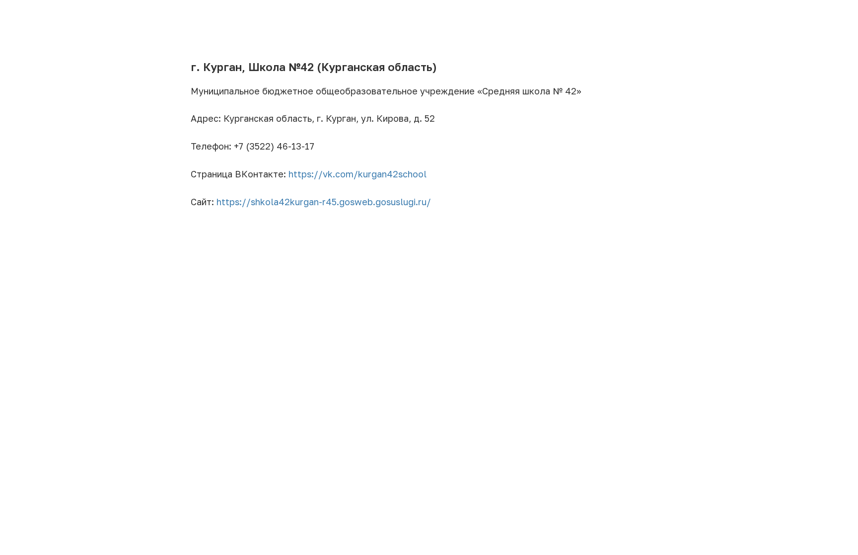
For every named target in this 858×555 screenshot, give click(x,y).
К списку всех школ (46, 14)
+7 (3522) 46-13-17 (274, 146)
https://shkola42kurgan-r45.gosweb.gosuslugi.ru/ (323, 201)
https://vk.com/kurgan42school (357, 173)
